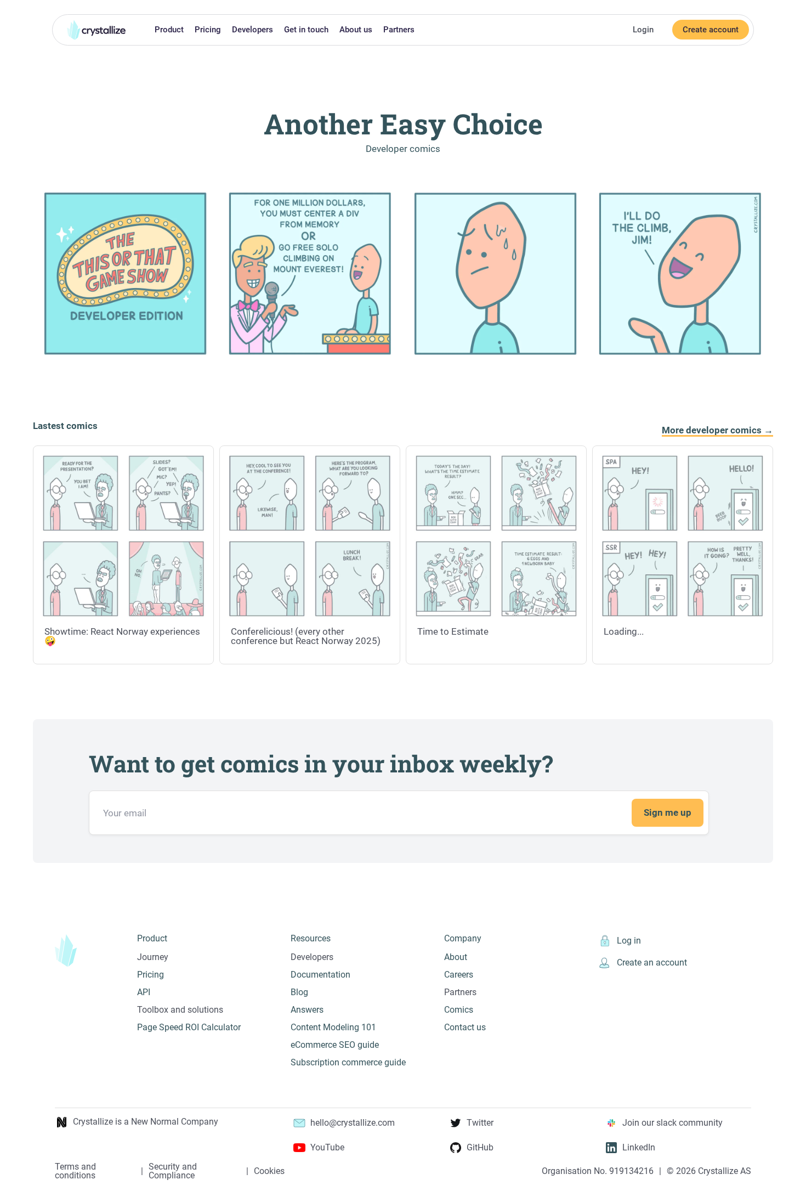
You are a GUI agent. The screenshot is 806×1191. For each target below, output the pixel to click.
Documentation (320, 974)
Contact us (465, 1027)
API (143, 992)
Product (169, 30)
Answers (307, 1009)
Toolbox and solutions (180, 1009)
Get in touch (306, 30)
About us (355, 30)
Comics (458, 1009)
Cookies (269, 1171)
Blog (299, 992)
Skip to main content (4, 7)
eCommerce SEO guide (335, 1045)
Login (643, 30)
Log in (629, 940)
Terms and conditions (75, 1171)
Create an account (652, 962)
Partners (399, 30)
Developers (252, 30)
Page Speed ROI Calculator (189, 1027)
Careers (458, 974)
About (455, 957)
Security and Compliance (173, 1171)
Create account (711, 30)
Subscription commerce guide (348, 1062)
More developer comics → (717, 430)
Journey (152, 957)
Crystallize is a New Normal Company (145, 1121)
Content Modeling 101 (333, 1027)
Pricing (208, 30)
